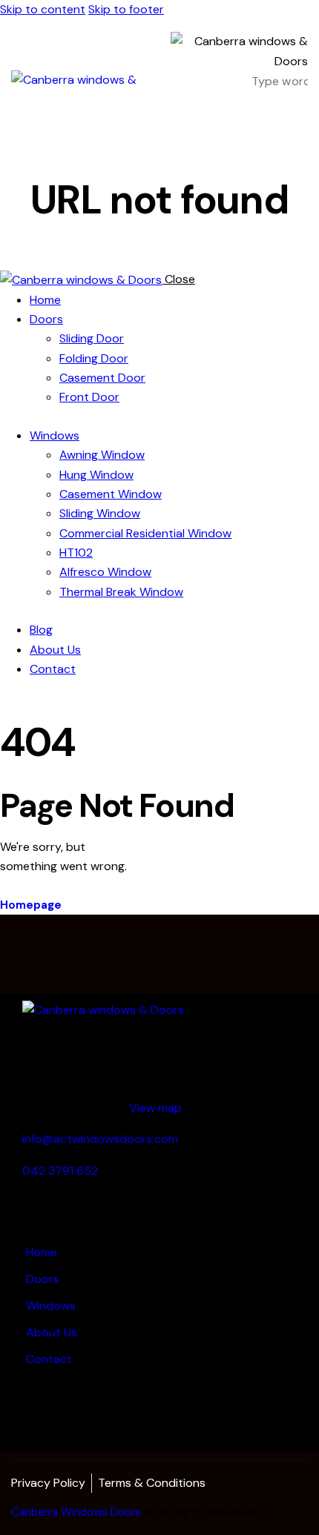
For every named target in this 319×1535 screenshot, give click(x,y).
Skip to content (42, 9)
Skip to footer (126, 9)
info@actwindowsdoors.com (100, 1139)
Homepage (31, 905)
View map (155, 1107)
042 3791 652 (60, 1170)
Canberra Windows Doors (76, 1512)
